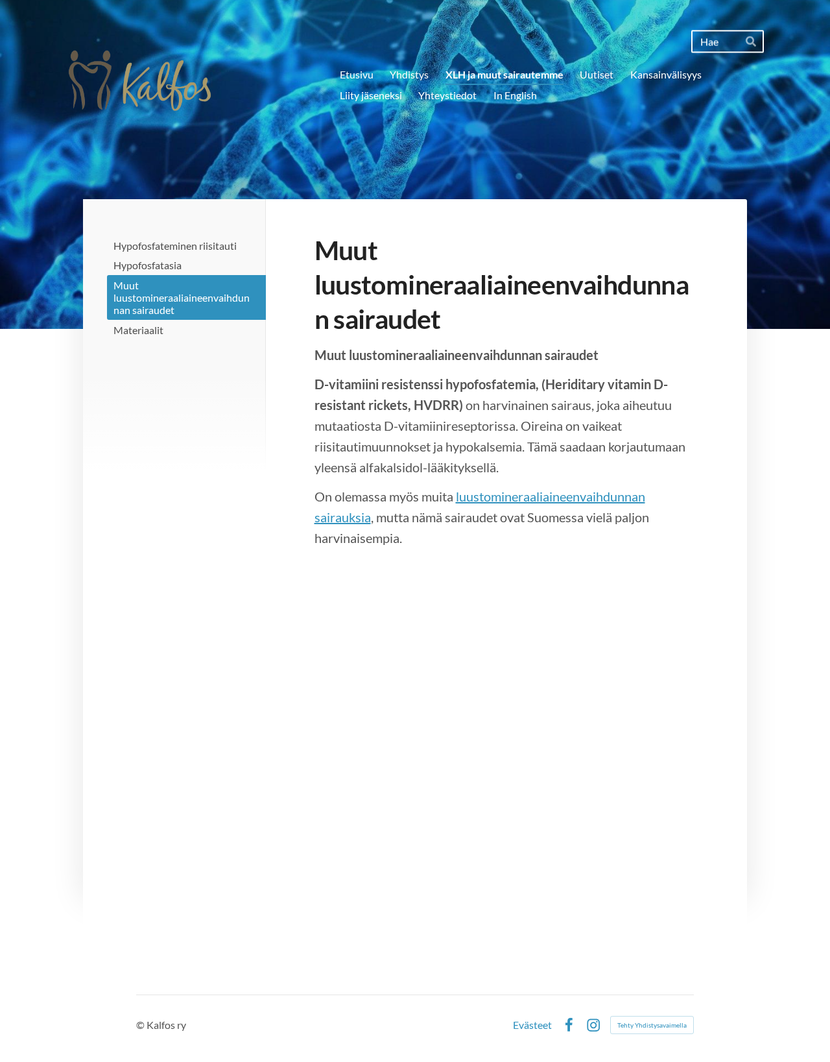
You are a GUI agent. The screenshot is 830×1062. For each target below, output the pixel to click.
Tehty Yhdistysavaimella (652, 1025)
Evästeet (532, 1025)
